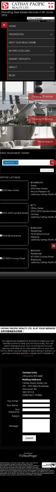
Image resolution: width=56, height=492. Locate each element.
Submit (29, 438)
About (13, 67)
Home (12, 26)
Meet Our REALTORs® (22, 42)
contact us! (28, 356)
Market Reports (19, 59)
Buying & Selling (19, 50)
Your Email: (13, 401)
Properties (16, 34)
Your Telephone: (14, 410)
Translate (50, 21)
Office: (25, 376)
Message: (14, 426)
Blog (12, 75)
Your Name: (13, 405)
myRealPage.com (28, 456)
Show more (46, 170)
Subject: (16, 416)
